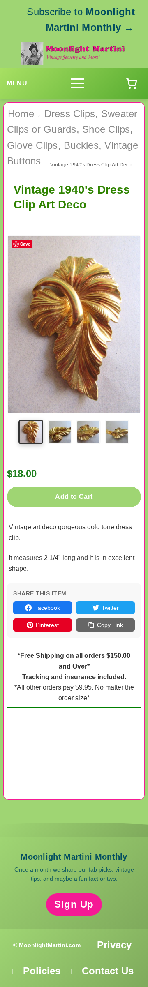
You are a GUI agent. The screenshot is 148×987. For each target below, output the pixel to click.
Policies (41, 970)
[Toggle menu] (77, 83)
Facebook (47, 607)
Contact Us (108, 970)
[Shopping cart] (131, 83)
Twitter (110, 607)
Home (21, 113)
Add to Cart (73, 496)
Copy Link (110, 625)
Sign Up (74, 904)
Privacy (114, 944)
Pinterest (47, 625)
